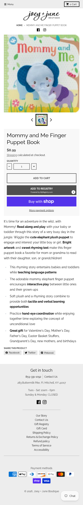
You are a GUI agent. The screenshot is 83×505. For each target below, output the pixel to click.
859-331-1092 (33, 376)
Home (19, 25)
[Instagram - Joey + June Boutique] (44, 30)
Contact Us (50, 376)
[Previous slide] (32, 120)
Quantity (12, 161)
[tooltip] (73, 192)
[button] (41, 190)
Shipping (12, 155)
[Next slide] (51, 120)
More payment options (41, 210)
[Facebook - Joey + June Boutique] (38, 30)
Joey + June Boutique (46, 491)
